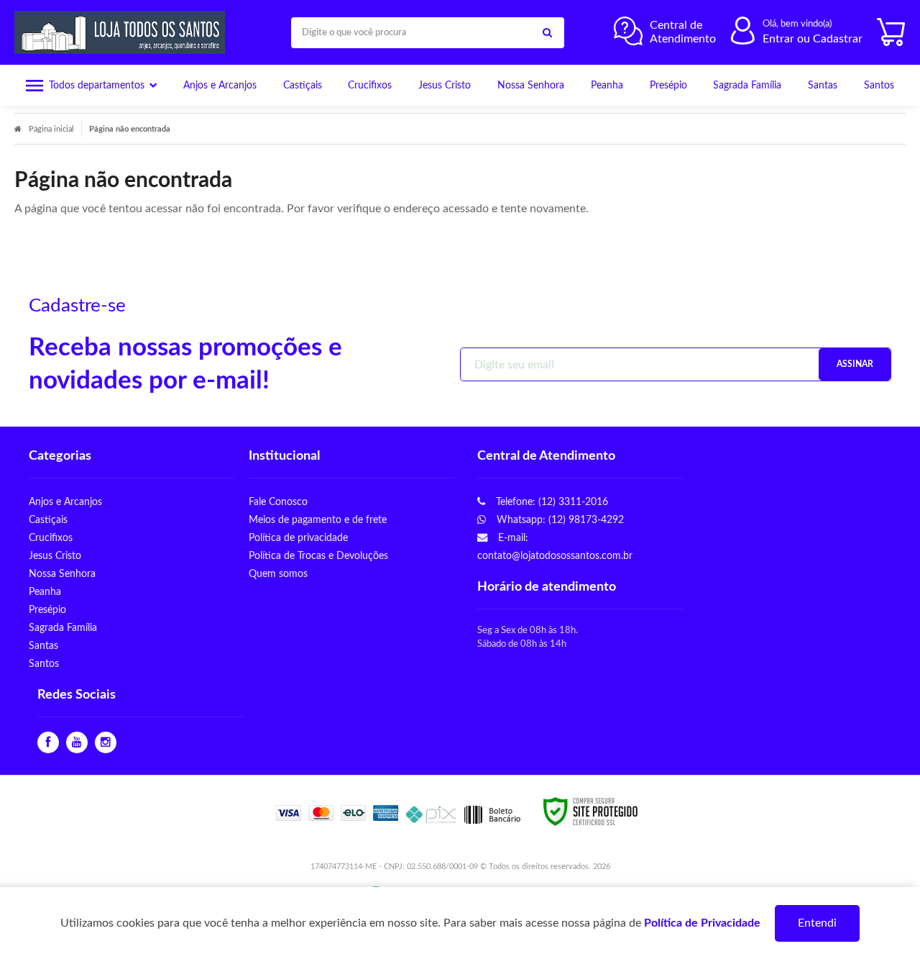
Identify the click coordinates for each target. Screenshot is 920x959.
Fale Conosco (278, 501)
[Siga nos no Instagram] (105, 742)
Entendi (817, 923)
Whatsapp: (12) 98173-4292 (559, 519)
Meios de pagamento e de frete (318, 519)
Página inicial (51, 129)
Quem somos (278, 573)
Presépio (47, 609)
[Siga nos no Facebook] (48, 742)
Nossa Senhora (62, 573)
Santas (43, 645)
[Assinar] (855, 364)
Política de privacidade (298, 537)
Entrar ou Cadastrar (812, 39)
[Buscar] (547, 32)
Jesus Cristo (55, 555)
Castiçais (48, 519)
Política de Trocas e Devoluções (318, 555)
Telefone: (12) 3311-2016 (550, 501)
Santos (44, 663)
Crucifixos (51, 537)
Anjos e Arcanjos (65, 501)
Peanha (45, 591)
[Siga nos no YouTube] (77, 742)
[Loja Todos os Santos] (123, 32)
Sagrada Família (63, 627)
